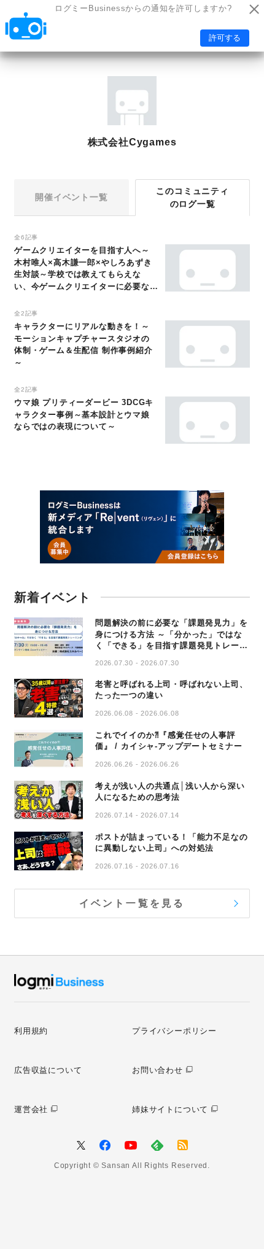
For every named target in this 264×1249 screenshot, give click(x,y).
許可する (225, 37)
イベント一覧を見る (132, 903)
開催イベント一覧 (71, 197)
